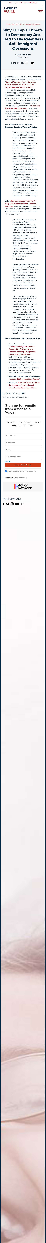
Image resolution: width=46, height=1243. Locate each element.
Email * (9, 448)
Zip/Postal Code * (13, 455)
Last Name (10, 441)
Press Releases (33, 24)
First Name (10, 434)
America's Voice (23, 3)
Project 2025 (18, 24)
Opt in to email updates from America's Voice (21, 471)
